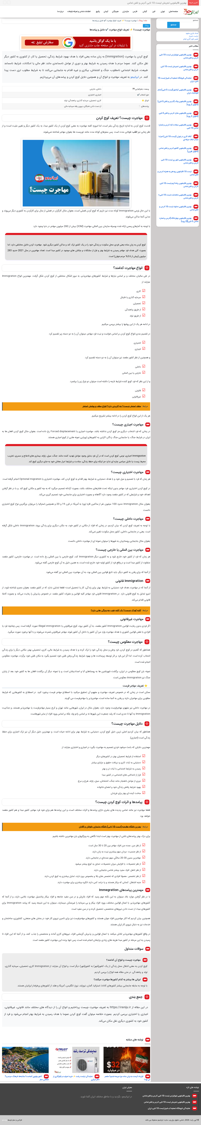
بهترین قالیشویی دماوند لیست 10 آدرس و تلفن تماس (178, 208)
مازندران (125, 11)
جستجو (195, 20)
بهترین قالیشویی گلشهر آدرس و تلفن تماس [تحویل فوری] (178, 150)
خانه (146, 20)
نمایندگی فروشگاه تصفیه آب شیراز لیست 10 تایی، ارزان (160, 3)
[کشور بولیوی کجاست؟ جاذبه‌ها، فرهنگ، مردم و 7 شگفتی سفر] (25, 1060)
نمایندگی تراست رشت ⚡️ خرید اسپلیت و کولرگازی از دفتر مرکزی (76, 1078)
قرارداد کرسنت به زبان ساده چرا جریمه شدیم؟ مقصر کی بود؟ (127, 1078)
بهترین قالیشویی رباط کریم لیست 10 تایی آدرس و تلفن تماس (179, 185)
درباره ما (60, 11)
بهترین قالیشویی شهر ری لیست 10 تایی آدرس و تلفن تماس (179, 161)
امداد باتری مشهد (192, 33)
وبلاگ (140, 20)
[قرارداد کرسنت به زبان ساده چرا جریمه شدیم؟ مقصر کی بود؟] (127, 1060)
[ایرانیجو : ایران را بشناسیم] (191, 11)
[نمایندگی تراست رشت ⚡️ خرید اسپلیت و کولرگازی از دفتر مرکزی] (76, 1060)
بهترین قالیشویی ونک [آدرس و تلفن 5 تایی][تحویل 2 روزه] (178, 103)
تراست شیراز (193, 36)
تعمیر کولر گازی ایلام (190, 39)
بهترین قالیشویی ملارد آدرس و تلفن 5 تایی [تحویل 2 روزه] (178, 115)
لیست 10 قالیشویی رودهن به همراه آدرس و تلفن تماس (178, 173)
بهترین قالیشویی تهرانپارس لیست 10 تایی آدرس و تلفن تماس (178, 56)
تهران (163, 11)
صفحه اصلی (173, 11)
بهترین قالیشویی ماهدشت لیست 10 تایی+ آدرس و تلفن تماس (178, 196)
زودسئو (4, 1120)
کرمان (106, 11)
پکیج (98, 11)
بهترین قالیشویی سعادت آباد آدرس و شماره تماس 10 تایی (178, 126)
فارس (135, 11)
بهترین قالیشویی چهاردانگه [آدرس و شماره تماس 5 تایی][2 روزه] (178, 220)
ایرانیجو (134, 77)
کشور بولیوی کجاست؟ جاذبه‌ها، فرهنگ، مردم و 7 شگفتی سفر (27, 1078)
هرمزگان (115, 11)
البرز (153, 11)
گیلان (145, 11)
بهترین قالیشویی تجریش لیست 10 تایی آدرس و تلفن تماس (179, 68)
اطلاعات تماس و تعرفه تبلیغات (79, 11)
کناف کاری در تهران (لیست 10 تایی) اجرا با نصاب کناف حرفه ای (178, 138)
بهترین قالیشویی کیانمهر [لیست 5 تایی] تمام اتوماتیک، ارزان (178, 91)
